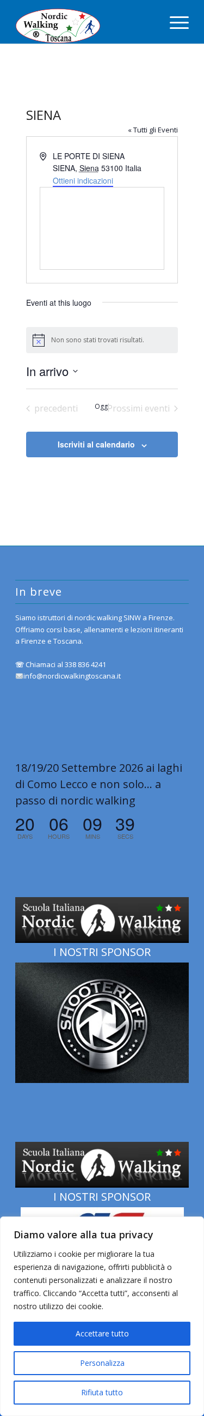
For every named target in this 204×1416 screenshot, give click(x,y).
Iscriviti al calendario (96, 444)
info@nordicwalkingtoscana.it (72, 676)
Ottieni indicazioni (83, 180)
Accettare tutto (102, 1333)
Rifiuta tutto (102, 1392)
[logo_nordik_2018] (84, 22)
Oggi (102, 406)
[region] (102, 1316)
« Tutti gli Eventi (153, 130)
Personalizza (102, 1363)
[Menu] (174, 22)
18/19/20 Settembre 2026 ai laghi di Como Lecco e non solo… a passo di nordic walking (98, 784)
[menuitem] (174, 22)
